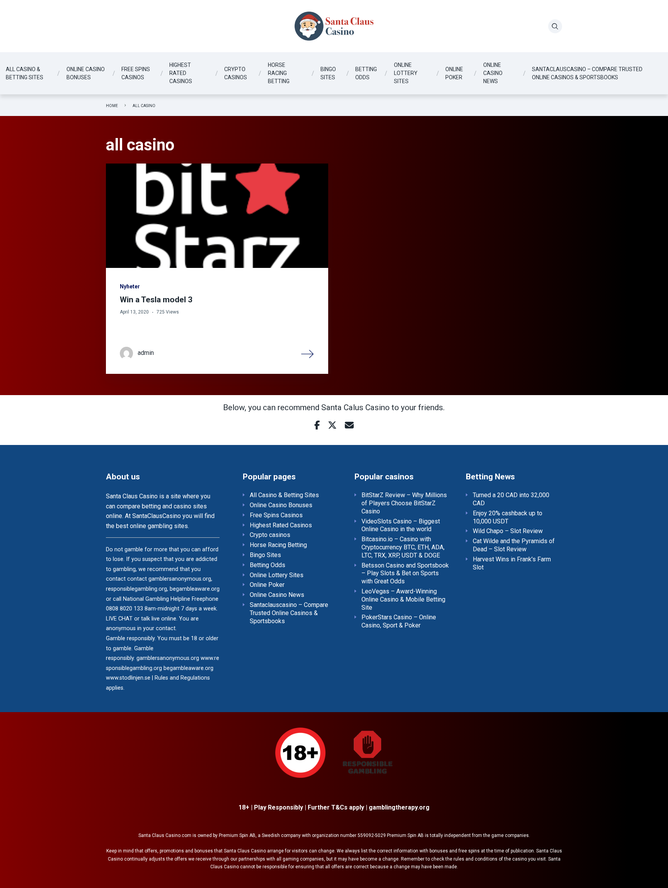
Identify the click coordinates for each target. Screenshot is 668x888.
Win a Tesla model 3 (156, 299)
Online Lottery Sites (406, 73)
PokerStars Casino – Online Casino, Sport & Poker (398, 621)
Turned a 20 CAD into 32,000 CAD (511, 499)
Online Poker (454, 73)
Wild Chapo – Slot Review (508, 531)
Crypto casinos (235, 73)
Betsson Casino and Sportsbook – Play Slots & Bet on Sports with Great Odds (405, 573)
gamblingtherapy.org (399, 807)
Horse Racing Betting (279, 73)
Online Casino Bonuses (85, 73)
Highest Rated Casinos (180, 73)
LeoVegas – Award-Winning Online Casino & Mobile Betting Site (403, 599)
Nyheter (130, 286)
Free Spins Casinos (135, 73)
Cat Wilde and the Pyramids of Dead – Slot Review (514, 545)
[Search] (555, 26)
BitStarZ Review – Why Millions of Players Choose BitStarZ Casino (404, 503)
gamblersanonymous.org (167, 658)
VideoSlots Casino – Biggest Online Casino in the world (400, 525)
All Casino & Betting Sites (24, 73)
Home (112, 106)
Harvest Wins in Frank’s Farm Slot (512, 563)
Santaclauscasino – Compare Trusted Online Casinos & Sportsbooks (587, 73)
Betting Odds (366, 73)
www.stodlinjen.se (128, 678)
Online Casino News (493, 73)
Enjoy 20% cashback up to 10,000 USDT (507, 517)
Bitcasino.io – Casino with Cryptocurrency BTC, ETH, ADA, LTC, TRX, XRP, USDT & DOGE (403, 547)
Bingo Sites (328, 73)
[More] (307, 353)
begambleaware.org (188, 668)
